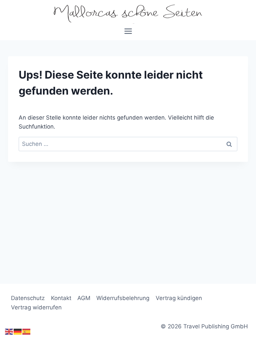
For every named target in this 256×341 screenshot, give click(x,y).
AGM (83, 298)
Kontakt (61, 298)
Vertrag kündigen (179, 298)
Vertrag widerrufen (36, 307)
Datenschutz (28, 298)
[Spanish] (26, 331)
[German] (18, 331)
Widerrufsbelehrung (122, 298)
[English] (9, 331)
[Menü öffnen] (128, 33)
